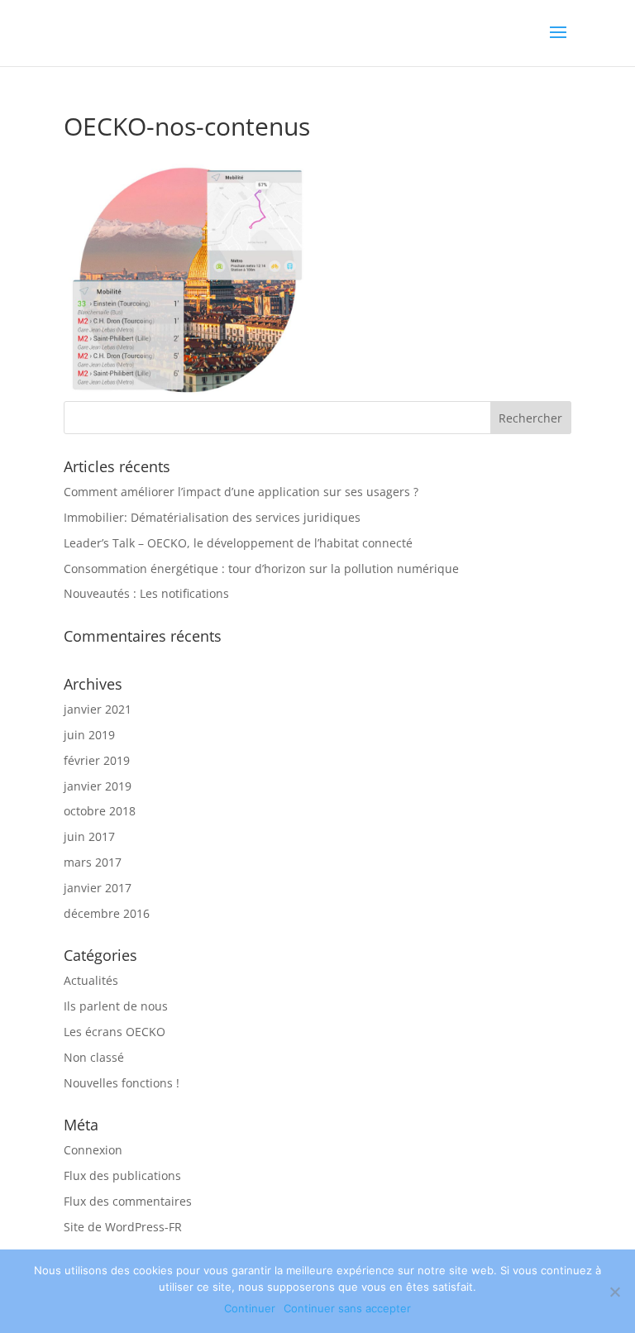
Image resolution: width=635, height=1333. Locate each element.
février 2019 (97, 760)
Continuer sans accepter (347, 1308)
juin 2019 (89, 735)
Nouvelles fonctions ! (121, 1083)
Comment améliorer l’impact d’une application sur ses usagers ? (241, 491)
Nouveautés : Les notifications (146, 593)
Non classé (94, 1057)
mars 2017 (93, 862)
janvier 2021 (97, 709)
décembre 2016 (107, 913)
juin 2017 (89, 836)
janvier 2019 (97, 786)
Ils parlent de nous (116, 1006)
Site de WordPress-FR (123, 1227)
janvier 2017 (97, 888)
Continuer (249, 1308)
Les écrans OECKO (114, 1031)
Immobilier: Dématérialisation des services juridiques (212, 517)
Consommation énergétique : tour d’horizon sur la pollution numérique (261, 568)
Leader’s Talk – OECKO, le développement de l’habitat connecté (238, 543)
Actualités (91, 980)
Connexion (93, 1150)
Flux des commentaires (128, 1201)
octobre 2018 (100, 811)
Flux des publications (122, 1175)
